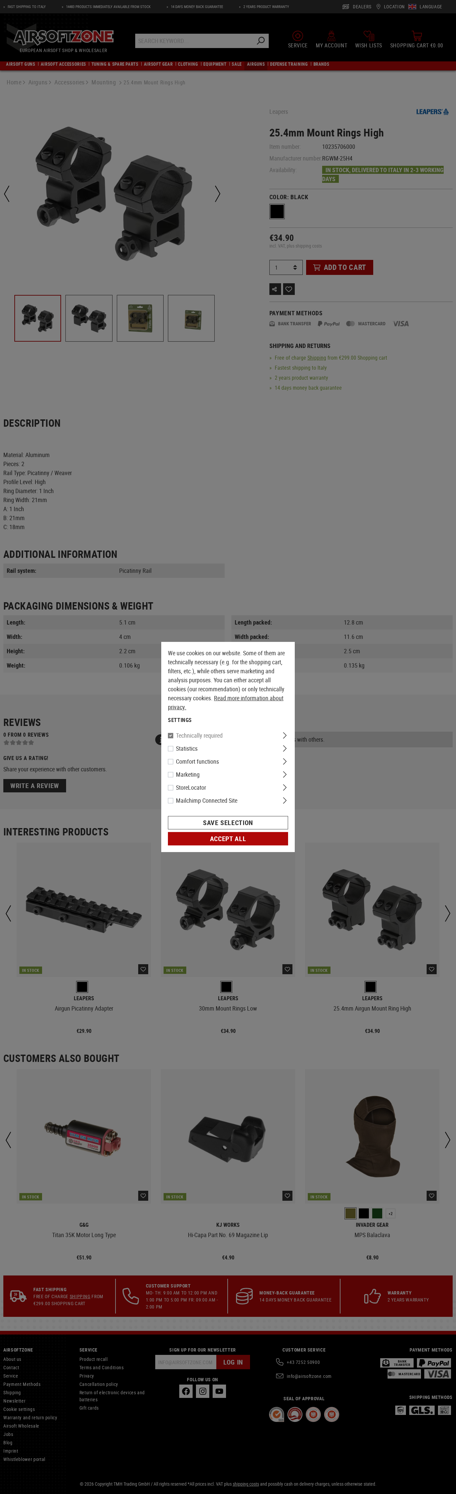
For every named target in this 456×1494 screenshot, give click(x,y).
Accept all (228, 838)
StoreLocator (191, 787)
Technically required (199, 735)
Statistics (187, 748)
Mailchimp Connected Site (206, 800)
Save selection (228, 822)
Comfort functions (197, 761)
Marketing (188, 774)
